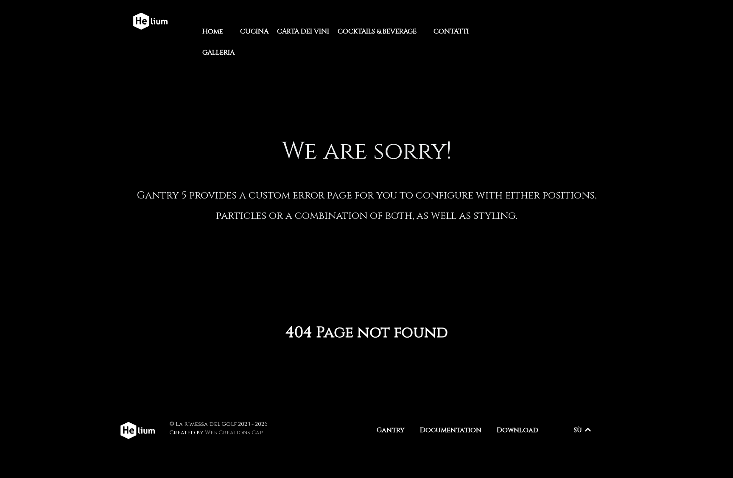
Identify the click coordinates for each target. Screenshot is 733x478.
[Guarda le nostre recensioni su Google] (604, 21)
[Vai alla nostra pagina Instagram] (569, 21)
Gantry (391, 430)
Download (517, 430)
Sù (579, 430)
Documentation (450, 430)
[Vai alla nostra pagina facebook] (583, 21)
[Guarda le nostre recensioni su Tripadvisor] (594, 21)
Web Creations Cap (234, 432)
